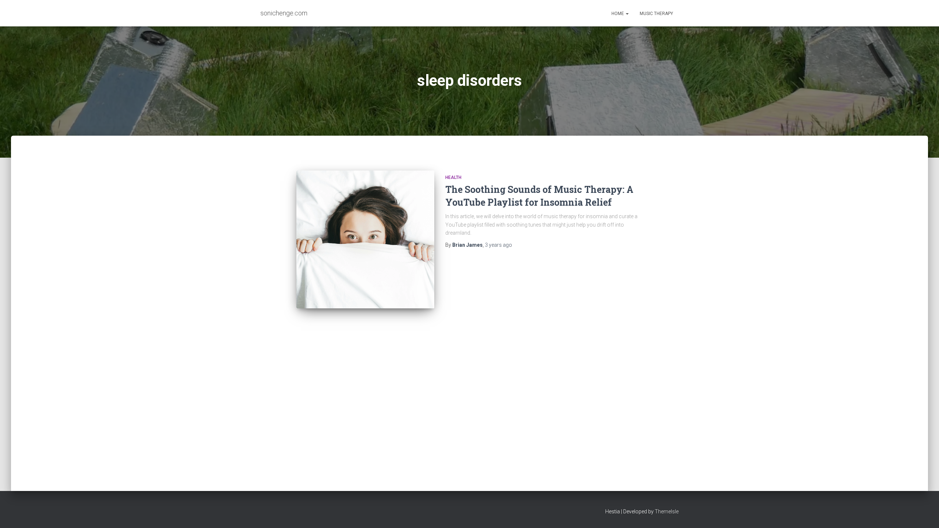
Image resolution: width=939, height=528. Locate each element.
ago (498, 245)
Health (453, 177)
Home (618, 13)
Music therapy (656, 13)
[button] (627, 13)
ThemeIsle (667, 511)
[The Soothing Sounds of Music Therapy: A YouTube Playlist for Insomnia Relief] (365, 239)
